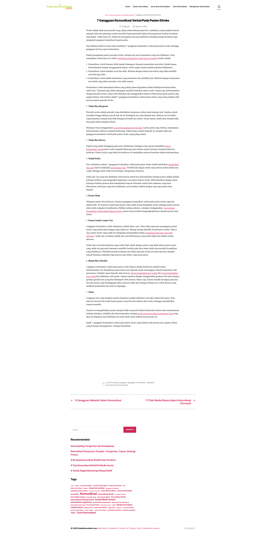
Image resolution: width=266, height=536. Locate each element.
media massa (77, 507)
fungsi (85, 488)
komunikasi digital (103, 497)
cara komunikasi (112, 382)
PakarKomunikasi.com (87, 528)
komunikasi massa (105, 499)
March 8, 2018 (141, 26)
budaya (77, 485)
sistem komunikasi (100, 510)
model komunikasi (100, 507)
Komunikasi (88, 493)
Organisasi (111, 507)
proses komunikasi (77, 510)
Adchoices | (103, 528)
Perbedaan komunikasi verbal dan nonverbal (137, 58)
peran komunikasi (128, 507)
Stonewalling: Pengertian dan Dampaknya (92, 446)
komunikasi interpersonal (82, 499)
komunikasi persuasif (78, 505)
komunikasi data (91, 497)
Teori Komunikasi (179, 6)
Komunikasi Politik (92, 505)
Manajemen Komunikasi (200, 6)
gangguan (123, 382)
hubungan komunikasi (94, 491)
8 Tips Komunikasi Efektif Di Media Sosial (92, 465)
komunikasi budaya (120, 494)
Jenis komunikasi (124, 491)
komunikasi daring (78, 497)
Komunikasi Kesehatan (128, 15)
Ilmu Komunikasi (122, 385)
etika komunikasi (76, 488)
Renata (127, 26)
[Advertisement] (133, 353)
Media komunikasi (124, 505)
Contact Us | (124, 528)
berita (72, 485)
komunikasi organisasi (81, 502)
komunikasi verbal (105, 505)
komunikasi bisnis (106, 494)
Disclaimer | (113, 528)
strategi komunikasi (114, 510)
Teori (73, 512)
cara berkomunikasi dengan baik (128, 127)
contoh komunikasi (100, 486)
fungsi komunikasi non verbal (144, 273)
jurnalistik (75, 494)
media (114, 505)
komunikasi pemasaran (102, 502)
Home (127, 6)
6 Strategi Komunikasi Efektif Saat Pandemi (93, 460)
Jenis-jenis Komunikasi (160, 6)
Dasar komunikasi (115, 486)
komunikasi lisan (118, 167)
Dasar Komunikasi (140, 6)
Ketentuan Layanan (151, 528)
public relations (89, 510)
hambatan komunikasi (79, 491)
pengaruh (119, 507)
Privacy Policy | (136, 528)
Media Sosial (88, 507)
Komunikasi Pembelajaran (120, 502)
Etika (124, 485)
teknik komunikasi (129, 510)
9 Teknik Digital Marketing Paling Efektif (91, 470)
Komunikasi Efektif (118, 497)
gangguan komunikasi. (137, 382)
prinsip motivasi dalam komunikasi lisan (155, 313)
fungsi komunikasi (97, 488)
